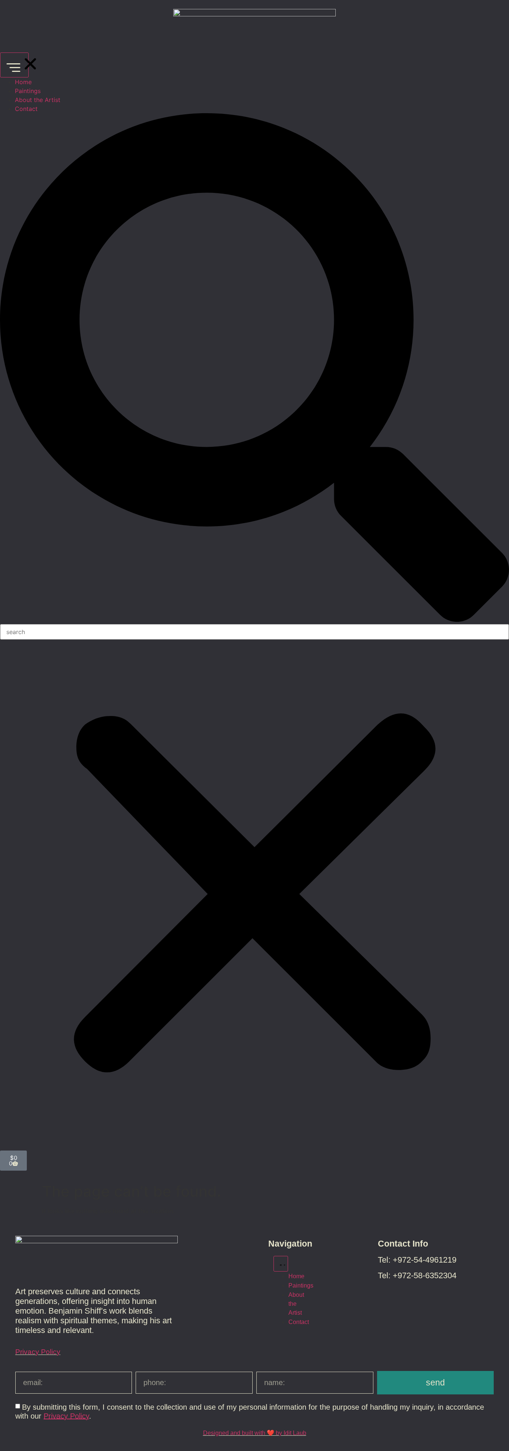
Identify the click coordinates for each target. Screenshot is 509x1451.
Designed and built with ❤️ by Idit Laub (254, 1432)
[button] (254, 368)
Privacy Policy (37, 1352)
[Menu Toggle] (14, 64)
